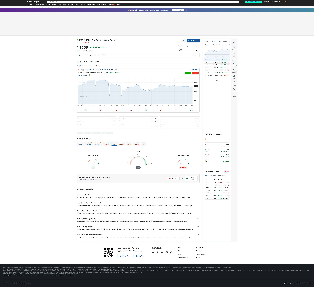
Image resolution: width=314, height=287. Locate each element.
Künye (198, 257)
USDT (208, 149)
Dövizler (207, 41)
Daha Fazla (103, 55)
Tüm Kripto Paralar (42, 7)
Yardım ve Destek (201, 254)
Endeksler (213, 41)
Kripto (72, 7)
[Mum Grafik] (78, 70)
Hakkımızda (199, 247)
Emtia (219, 41)
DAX (206, 62)
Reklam (198, 251)
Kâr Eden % (213, 175)
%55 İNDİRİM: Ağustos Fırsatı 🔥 (254, 1)
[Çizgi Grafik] (82, 70)
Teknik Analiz (83, 138)
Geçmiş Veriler (87, 65)
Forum (97, 61)
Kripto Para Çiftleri (51, 7)
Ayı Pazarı (174, 178)
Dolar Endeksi (208, 75)
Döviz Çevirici (60, 7)
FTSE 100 (207, 72)
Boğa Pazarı (192, 178)
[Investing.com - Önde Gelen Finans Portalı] (33, 1)
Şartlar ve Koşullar (288, 283)
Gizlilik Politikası (299, 283)
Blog (179, 247)
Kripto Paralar (31, 7)
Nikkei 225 (207, 70)
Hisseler (225, 41)
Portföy (180, 254)
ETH (208, 144)
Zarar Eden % (221, 175)
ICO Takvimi (67, 7)
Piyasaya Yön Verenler (212, 171)
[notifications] (283, 1)
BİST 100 (207, 59)
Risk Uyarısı (308, 283)
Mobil (179, 251)
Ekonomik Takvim (91, 4)
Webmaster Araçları (183, 257)
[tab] (81, 144)
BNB (208, 160)
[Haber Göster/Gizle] (116, 70)
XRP (208, 154)
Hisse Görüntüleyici (101, 4)
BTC (208, 139)
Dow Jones (207, 64)
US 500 (206, 67)
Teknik (91, 61)
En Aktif (206, 175)
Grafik (85, 61)
